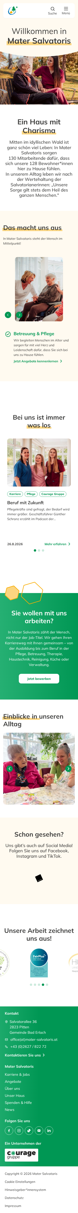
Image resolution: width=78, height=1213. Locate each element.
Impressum (13, 1206)
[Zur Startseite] (13, 10)
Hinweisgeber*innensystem (25, 1190)
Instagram (27, 856)
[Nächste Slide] (68, 768)
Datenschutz (14, 1198)
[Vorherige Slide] (9, 768)
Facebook (58, 850)
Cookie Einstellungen (20, 1182)
